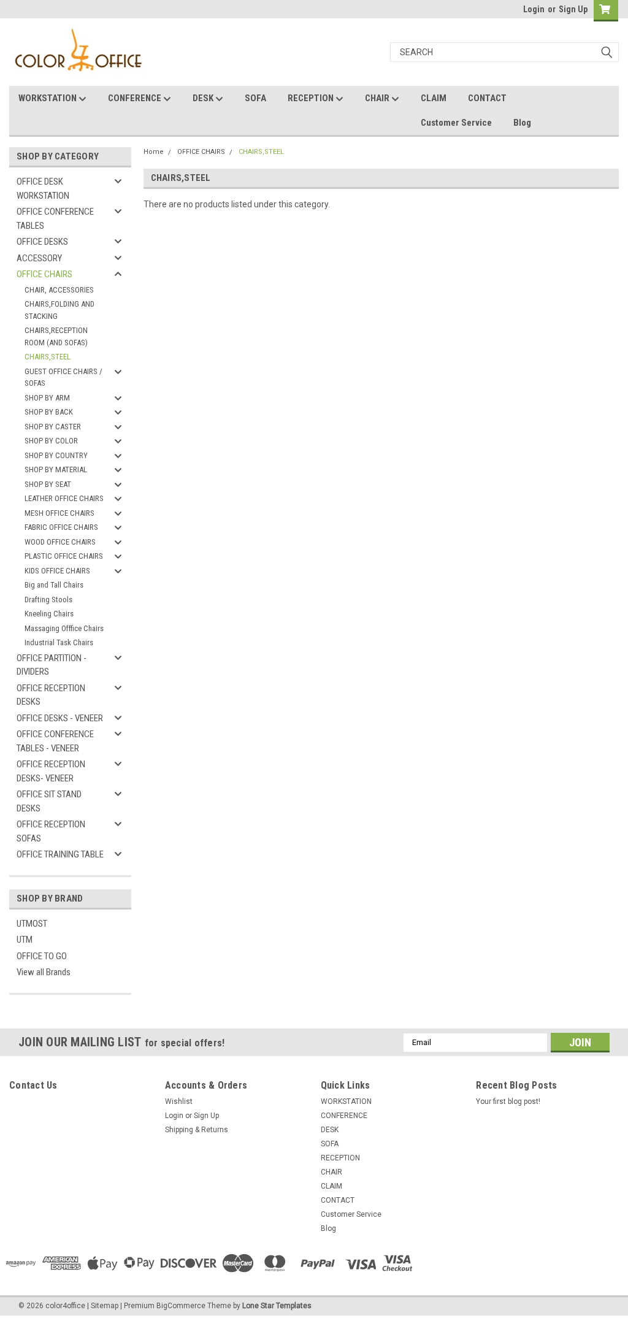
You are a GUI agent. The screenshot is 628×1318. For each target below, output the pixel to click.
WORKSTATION (48, 98)
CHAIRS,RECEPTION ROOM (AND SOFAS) (56, 336)
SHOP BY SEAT (48, 484)
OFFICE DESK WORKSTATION (43, 188)
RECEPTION (311, 98)
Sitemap (104, 1305)
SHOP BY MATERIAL (56, 469)
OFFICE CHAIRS (44, 274)
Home (154, 152)
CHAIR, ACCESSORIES (59, 289)
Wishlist (179, 1101)
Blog (522, 122)
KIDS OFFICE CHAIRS (57, 570)
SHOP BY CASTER (53, 426)
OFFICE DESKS (42, 241)
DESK (204, 98)
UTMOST (32, 923)
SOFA (255, 98)
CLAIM (433, 98)
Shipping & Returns (196, 1129)
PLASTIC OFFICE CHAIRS (64, 556)
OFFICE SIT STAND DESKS (49, 801)
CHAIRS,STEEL (48, 356)
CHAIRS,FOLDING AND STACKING (59, 310)
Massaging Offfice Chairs (64, 628)
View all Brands (44, 972)
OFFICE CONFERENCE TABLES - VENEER (55, 741)
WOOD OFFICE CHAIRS (60, 541)
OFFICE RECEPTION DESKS (51, 695)
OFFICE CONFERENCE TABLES (55, 218)
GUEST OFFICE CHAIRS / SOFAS (63, 377)
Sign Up (573, 9)
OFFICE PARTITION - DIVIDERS (51, 665)
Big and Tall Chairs (54, 584)
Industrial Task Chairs (59, 642)
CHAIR (378, 98)
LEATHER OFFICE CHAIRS (64, 498)
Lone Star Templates (277, 1305)
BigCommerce (180, 1305)
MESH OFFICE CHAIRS (59, 513)
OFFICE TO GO (42, 956)
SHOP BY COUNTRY (56, 455)
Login (534, 9)
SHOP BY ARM (47, 397)
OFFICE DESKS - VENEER (60, 718)
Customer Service (456, 122)
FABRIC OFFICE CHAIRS (61, 527)
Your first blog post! (508, 1101)
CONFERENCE (135, 98)
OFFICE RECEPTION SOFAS (51, 831)
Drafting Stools (48, 599)
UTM (25, 939)
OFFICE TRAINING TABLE (60, 854)
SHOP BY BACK (49, 411)
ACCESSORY (39, 258)
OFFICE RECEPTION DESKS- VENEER (51, 771)
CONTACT (487, 98)
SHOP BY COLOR (51, 440)
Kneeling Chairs (49, 613)
